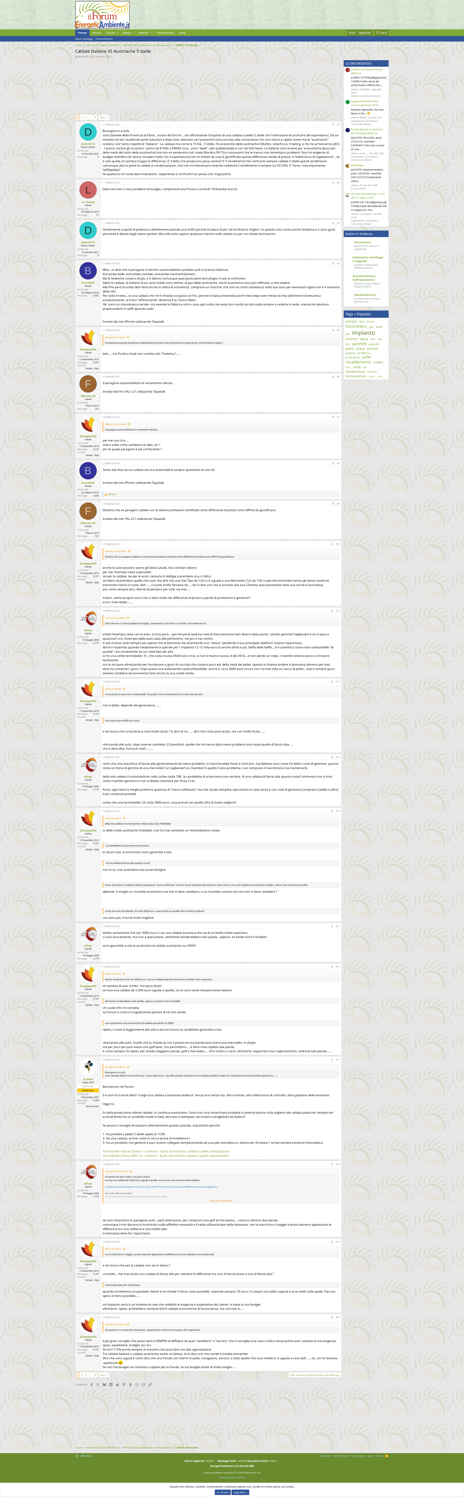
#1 (338, 124)
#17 (338, 1059)
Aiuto (370, 1455)
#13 (338, 757)
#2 (338, 182)
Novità (111, 32)
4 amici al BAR (358, 188)
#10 (338, 544)
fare (361, 321)
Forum (82, 32)
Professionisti (165, 32)
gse (347, 334)
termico (372, 371)
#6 (338, 376)
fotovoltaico (356, 326)
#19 (338, 1241)
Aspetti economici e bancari (365, 96)
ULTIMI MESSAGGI (358, 63)
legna (364, 339)
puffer (366, 357)
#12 (338, 681)
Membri (144, 32)
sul (364, 367)
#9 (338, 503)
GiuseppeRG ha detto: (117, 1171)
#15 (338, 926)
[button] (117, 32)
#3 (338, 223)
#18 (338, 1164)
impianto (363, 332)
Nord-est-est (92, 1106)
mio (379, 339)
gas (371, 326)
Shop (182, 32)
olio (347, 344)
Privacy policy (357, 1455)
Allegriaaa (357, 165)
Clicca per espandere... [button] (221, 1200)
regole (371, 376)
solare (378, 362)
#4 (338, 263)
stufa (357, 367)
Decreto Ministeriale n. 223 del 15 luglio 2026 (368, 195)
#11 (338, 610)
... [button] (91, 117)
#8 (338, 463)
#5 (338, 330)
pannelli (359, 343)
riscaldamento (358, 362)
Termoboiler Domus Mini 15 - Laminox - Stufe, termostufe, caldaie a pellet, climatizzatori (166, 1156)
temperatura (355, 371)
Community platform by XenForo (232, 1472)
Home (379, 1455)
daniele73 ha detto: (115, 337)
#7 (338, 417)
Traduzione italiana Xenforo (232, 1477)
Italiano (87, 1455)
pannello (374, 344)
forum (370, 321)
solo (348, 367)
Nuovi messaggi (84, 38)
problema (364, 353)
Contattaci (325, 1455)
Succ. (102, 117)
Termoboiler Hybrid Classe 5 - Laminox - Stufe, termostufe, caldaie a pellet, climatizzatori (166, 1151)
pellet (349, 348)
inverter (351, 339)
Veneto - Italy (92, 368)
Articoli (96, 32)
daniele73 (83, 56)
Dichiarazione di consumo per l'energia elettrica (367, 131)
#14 (338, 811)
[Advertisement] (184, 85)
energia (351, 321)
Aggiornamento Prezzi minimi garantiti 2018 (365, 103)
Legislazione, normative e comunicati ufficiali (364, 122)
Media (127, 32)
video (380, 376)
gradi (379, 326)
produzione (352, 357)
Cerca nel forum (104, 38)
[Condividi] (333, 125)
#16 (338, 966)
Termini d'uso (340, 1455)
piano (360, 348)
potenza (350, 353)
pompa (372, 348)
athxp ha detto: (113, 688)
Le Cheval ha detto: (115, 618)
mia (372, 339)
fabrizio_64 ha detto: (116, 424)
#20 (338, 1317)
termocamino (355, 376)
